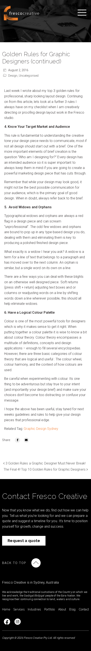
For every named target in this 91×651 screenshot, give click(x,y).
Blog (72, 609)
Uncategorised (29, 75)
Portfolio (49, 609)
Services (19, 609)
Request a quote (24, 540)
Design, (13, 75)
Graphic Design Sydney (41, 429)
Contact (84, 609)
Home (6, 609)
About (62, 609)
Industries (34, 609)
